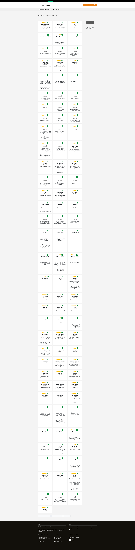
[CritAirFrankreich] (45, 5)
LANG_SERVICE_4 (42, 542)
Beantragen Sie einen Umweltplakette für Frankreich (45, 538)
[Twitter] (73, 540)
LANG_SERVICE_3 (42, 541)
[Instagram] (76, 540)
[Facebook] (70, 540)
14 (64, 515)
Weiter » (68, 515)
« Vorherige (41, 515)
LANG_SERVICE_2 (42, 539)
